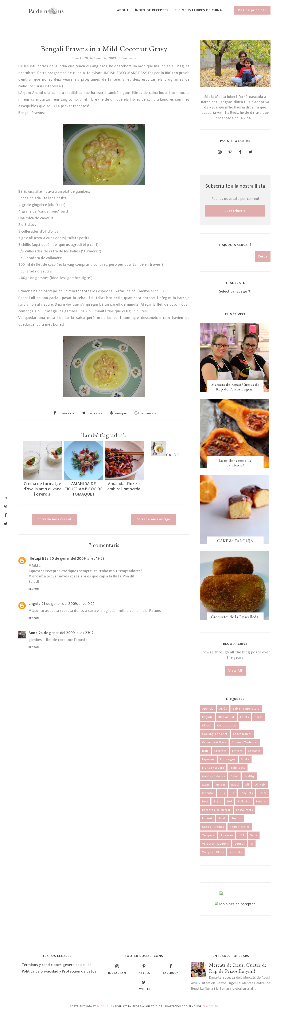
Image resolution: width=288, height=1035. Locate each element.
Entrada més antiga (153, 519)
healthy (249, 776)
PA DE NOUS (104, 1006)
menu (206, 784)
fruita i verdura (213, 767)
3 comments (127, 58)
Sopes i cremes (213, 826)
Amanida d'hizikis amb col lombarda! (124, 486)
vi (251, 843)
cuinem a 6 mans (214, 742)
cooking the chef (214, 734)
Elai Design (210, 1006)
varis (253, 835)
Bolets (244, 717)
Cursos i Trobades (245, 742)
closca (206, 725)
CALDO (172, 455)
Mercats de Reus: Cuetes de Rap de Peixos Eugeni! (235, 387)
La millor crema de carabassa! (235, 462)
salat (222, 818)
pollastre (244, 801)
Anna (32, 633)
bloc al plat (226, 717)
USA (242, 835)
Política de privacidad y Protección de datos (59, 971)
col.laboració (227, 725)
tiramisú (227, 835)
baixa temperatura (246, 708)
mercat (220, 784)
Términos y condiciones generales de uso (57, 965)
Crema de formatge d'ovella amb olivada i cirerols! (43, 489)
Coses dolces (242, 734)
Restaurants (244, 809)
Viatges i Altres (213, 852)
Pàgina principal (252, 10)
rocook (207, 818)
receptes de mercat (216, 809)
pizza (218, 801)
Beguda (207, 717)
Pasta (263, 793)
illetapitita (38, 558)
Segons (236, 818)
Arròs (223, 708)
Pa (232, 793)
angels (34, 604)
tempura (208, 835)
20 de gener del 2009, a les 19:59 (77, 558)
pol (229, 801)
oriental (208, 793)
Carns (259, 717)
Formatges (227, 759)
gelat (234, 776)
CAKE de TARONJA (235, 540)
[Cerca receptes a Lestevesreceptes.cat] (235, 904)
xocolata (236, 852)
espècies (208, 759)
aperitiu (208, 708)
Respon (33, 589)
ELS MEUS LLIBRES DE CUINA (198, 10)
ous (222, 793)
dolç (205, 750)
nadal (235, 784)
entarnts (220, 750)
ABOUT (123, 10)
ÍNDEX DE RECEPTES (151, 10)
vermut (240, 843)
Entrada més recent (55, 519)
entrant (237, 750)
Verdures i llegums (215, 843)
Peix (205, 801)
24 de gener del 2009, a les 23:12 (66, 633)
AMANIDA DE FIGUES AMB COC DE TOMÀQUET (83, 489)
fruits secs (237, 767)
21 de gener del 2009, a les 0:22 (68, 604)
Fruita (245, 759)
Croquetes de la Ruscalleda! (235, 616)
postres (261, 801)
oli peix (260, 784)
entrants (254, 750)
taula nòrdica (240, 826)
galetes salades (213, 776)
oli (247, 784)
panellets (246, 793)
